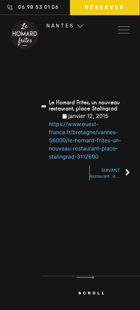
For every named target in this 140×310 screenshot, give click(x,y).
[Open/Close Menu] (124, 28)
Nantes (61, 26)
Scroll (92, 293)
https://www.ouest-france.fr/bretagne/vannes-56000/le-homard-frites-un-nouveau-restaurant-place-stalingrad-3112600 (85, 140)
